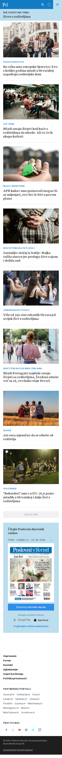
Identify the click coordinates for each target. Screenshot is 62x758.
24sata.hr (34, 699)
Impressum (9, 656)
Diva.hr (36, 694)
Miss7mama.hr (35, 703)
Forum (7, 660)
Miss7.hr (25, 708)
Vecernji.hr (8, 694)
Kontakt (8, 665)
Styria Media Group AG (13, 743)
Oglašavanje (10, 669)
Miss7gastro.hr (11, 708)
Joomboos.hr (28, 712)
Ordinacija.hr (23, 694)
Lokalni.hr (8, 699)
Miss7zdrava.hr (11, 712)
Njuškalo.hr (21, 699)
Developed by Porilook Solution (18, 750)
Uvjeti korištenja (13, 674)
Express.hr (20, 703)
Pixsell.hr (8, 703)
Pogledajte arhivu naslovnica (31, 626)
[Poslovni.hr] (5, 4)
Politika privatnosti (15, 678)
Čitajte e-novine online (31, 607)
